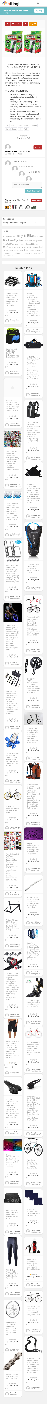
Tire (23, 253)
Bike (30, 235)
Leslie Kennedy (15, 534)
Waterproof (38, 253)
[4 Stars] (25, 135)
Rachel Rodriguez (16, 893)
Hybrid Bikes (14, 664)
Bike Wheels (35, 870)
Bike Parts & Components (19, 1394)
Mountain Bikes (15, 322)
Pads (10, 250)
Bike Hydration (36, 332)
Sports (18, 253)
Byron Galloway (36, 587)
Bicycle (19, 125)
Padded (5, 250)
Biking (41, 236)
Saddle (32, 250)
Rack (21, 250)
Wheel (5, 256)
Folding (34, 241)
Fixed (30, 241)
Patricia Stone (15, 372)
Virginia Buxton (36, 650)
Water (31, 253)
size (9, 253)
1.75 (7, 125)
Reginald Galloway (37, 515)
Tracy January (36, 1133)
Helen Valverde (36, 823)
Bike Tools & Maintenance (19, 782)
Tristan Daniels (15, 662)
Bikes (36, 236)
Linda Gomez (15, 1072)
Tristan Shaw (15, 320)
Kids (33, 244)
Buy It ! (33, 24)
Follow (37, 147)
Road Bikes (14, 1134)
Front (5, 244)
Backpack (13, 236)
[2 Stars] (22, 135)
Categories (8, 222)
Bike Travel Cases (16, 536)
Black (6, 240)
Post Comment (33, 191)
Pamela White (15, 596)
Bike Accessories (16, 373)
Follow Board (36, 200)
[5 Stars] (26, 135)
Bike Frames (35, 517)
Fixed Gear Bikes (37, 707)
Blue (12, 240)
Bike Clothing (15, 425)
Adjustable (6, 236)
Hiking (22, 244)
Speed (13, 253)
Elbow (26, 241)
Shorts (5, 253)
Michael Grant (36, 330)
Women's (16, 256)
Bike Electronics (15, 486)
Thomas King (15, 945)
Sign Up (39, 10)
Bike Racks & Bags (37, 395)
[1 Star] (20, 135)
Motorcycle (12, 247)
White (10, 256)
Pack (26, 125)
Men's (6, 247)
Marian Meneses (37, 393)
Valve (26, 129)
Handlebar (15, 244)
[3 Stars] (23, 135)
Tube (20, 129)
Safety (36, 250)
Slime (8, 129)
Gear (9, 243)
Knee (36, 244)
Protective (15, 250)
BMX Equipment (15, 895)
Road (26, 250)
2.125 (13, 125)
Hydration (27, 244)
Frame (39, 241)
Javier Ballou (14, 1132)
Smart (14, 129)
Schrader (33, 125)
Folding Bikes (35, 651)
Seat (40, 250)
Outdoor (36, 247)
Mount (19, 247)
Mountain (26, 247)
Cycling (18, 240)
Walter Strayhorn (37, 457)
